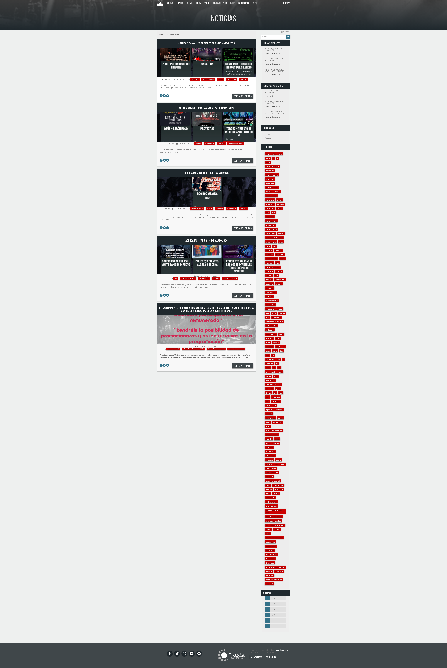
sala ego (282, 464)
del (274, 368)
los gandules (276, 443)
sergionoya (167, 79)
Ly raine (274, 313)
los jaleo (277, 439)
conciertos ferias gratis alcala (272, 267)
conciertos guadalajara (208, 79)
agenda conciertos (270, 204)
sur (266, 372)
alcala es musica (270, 171)
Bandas (189, 3)
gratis (274, 246)
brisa (277, 364)
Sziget (276, 275)
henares (268, 158)
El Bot (232, 3)
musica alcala (280, 204)
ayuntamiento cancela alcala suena (274, 322)
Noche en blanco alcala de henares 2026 (193, 349)
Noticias (170, 3)
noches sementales (270, 498)
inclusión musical (270, 456)
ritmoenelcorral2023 (271, 384)
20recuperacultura (270, 418)
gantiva (278, 389)
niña (279, 368)
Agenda (198, 3)
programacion (269, 410)
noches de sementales (271, 242)
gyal (275, 393)
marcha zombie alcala (271, 502)
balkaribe (278, 347)
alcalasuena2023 (270, 380)
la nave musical (269, 575)
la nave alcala (269, 571)
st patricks (209, 209)
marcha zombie (269, 271)
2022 (267, 401)
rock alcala (279, 208)
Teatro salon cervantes (271, 468)
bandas (281, 242)
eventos (278, 338)
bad (267, 389)
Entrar (287, 3)
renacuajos (279, 271)
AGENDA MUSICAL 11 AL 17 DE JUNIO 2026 (275, 49)
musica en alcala (270, 217)
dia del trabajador (270, 563)
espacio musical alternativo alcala (274, 580)
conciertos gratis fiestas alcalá (273, 481)
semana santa (195, 79)
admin (199, 346)
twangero (280, 418)
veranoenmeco (279, 410)
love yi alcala (269, 489)
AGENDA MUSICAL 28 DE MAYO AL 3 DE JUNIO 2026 (274, 70)
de (277, 158)
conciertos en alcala (270, 234)
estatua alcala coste (270, 542)
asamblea (281, 334)
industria (268, 368)
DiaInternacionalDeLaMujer (188, 278)
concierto (268, 351)
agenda (280, 154)
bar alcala (198, 144)
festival (273, 213)
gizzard (267, 443)
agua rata (280, 309)
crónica (267, 397)
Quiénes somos (243, 3)
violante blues (269, 439)
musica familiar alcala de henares (274, 431)
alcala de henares (270, 183)
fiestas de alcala (269, 477)
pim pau (268, 426)
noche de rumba (279, 489)
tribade (280, 393)
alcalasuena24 (269, 338)
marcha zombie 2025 (271, 326)
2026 (273, 598)
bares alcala (244, 79)
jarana (267, 317)
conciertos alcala (270, 208)
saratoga (221, 79)
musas (267, 355)
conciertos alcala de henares (235, 144)
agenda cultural (269, 330)
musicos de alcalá (270, 550)
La (280, 384)
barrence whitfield (270, 309)
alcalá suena (281, 234)
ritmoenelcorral (276, 401)
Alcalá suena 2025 (270, 292)
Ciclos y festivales (220, 3)
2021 (273, 626)
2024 (273, 609)
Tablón (206, 3)
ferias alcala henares (278, 485)
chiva (272, 389)
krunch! (268, 343)
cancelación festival (270, 452)
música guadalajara (271, 334)
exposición (273, 372)
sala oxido (279, 200)
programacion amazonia (272, 435)
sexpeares (268, 485)
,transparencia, (269, 460)
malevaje (282, 259)
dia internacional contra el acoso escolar (275, 567)
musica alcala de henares (272, 175)
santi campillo (269, 447)
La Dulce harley (269, 284)
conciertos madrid (232, 79)
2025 (273, 604)
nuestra (280, 372)
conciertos (268, 405)
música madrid (269, 584)
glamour (268, 493)
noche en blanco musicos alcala (236, 349)
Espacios (180, 3)
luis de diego (282, 313)
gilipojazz (268, 393)
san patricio (220, 209)
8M (176, 278)
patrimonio (268, 376)
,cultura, (278, 460)
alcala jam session (270, 559)
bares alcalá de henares (271, 229)
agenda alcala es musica (271, 187)
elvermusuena (269, 364)
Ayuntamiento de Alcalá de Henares (274, 238)
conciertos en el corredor (271, 259)
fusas (281, 351)
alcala (274, 154)
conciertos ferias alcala (271, 221)
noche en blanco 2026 (173, 349)
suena (267, 213)
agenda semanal (280, 255)
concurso (268, 246)
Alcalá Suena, (269, 464)
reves (279, 359)
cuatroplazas (269, 250)
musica (267, 154)
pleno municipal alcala (271, 555)
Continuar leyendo (242, 96)
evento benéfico (269, 347)
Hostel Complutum (279, 280)
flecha (277, 263)
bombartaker (276, 343)
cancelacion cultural (271, 546)
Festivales (268, 138)
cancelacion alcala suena (272, 473)
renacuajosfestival (270, 359)
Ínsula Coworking (281, 650)
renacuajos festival (277, 422)
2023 (276, 376)
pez (273, 355)
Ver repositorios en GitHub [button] (265, 657)
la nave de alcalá (279, 571)
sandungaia (269, 275)
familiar (275, 351)
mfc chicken (276, 493)
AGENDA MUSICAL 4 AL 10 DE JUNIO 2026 (274, 59)
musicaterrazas (276, 397)
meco (275, 405)
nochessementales (270, 225)
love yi (267, 313)
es (273, 158)
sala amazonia (269, 255)
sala (277, 464)
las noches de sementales (272, 301)
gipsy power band (276, 317)
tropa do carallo (269, 263)
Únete (255, 3)
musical (268, 162)
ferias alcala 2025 (270, 305)
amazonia (278, 284)
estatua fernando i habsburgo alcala (274, 538)
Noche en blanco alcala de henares (216, 349)
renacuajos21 (269, 414)
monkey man (278, 250)
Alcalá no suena (269, 288)
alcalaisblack (269, 280)
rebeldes (268, 422)
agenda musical (269, 179)
